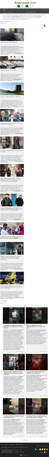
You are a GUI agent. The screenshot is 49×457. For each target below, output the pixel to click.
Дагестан (4, 16)
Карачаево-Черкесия (29, 16)
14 (3, 301)
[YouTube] (47, 449)
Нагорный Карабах (6, 17)
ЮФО (28, 19)
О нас (2, 444)
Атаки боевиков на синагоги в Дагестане (9, 42)
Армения (21, 15)
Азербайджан (16, 15)
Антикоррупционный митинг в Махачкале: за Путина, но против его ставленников (12, 124)
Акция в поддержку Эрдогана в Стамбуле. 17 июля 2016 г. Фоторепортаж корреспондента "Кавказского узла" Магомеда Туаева (11, 286)
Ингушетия (9, 16)
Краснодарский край (37, 16)
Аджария (8, 15)
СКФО (39, 17)
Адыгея (12, 15)
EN (32, 6)
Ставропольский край (7, 19)
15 (5, 301)
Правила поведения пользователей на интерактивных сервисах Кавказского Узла (14, 447)
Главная (1, 21)
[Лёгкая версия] (30, 6)
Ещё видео (25, 440)
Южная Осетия (17, 19)
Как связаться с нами (19, 444)
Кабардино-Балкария (16, 16)
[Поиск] (43, 9)
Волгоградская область (37, 15)
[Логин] (46, 9)
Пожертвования (11, 444)
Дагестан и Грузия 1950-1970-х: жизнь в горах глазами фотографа (12, 151)
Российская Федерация (15, 17)
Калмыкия (22, 16)
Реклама (6, 444)
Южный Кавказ (23, 19)
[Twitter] (38, 449)
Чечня (12, 19)
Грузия (43, 15)
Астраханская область (28, 15)
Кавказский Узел (25, 2)
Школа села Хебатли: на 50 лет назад (8, 70)
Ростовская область (23, 17)
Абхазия (4, 15)
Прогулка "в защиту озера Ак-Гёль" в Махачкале (10, 96)
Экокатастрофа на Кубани (31, 12)
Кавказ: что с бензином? (8, 12)
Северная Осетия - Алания (33, 17)
